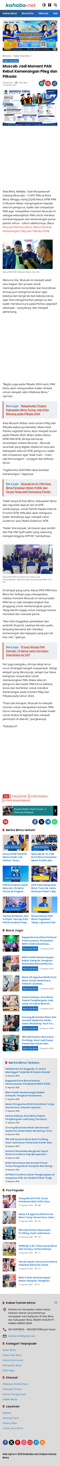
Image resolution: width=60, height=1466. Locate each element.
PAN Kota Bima (39, 796)
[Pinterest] (17, 1442)
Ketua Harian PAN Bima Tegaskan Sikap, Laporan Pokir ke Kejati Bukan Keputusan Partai (43, 919)
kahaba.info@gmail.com (21, 1335)
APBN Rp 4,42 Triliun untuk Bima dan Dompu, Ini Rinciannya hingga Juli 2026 (38, 1247)
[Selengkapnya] (55, 1302)
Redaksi (7, 1412)
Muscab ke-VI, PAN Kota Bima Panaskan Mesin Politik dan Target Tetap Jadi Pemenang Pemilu (44, 857)
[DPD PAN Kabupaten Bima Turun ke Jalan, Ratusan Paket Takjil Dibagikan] (44, 874)
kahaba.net (8, 82)
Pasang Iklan (10, 1423)
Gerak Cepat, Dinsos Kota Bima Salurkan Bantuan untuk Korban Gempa (38, 1263)
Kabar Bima (9, 1349)
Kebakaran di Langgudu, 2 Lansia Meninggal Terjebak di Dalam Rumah (27, 1070)
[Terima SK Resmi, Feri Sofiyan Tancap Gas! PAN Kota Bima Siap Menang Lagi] (16, 905)
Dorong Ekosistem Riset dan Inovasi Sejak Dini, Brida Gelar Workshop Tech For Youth (39, 1022)
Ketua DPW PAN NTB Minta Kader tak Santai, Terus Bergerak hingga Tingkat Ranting (15, 857)
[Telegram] (48, 822)
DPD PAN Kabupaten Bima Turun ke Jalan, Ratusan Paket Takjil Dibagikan (43, 888)
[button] (44, 5)
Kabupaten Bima (41, 878)
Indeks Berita (10, 1399)
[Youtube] (30, 1442)
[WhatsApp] (54, 822)
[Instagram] (23, 1442)
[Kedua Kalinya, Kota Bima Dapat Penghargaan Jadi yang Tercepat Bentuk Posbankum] (11, 1003)
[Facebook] (35, 822)
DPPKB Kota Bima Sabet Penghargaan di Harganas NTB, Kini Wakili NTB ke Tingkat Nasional (29, 1176)
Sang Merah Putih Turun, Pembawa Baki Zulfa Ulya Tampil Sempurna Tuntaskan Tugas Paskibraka (36, 1200)
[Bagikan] (54, 83)
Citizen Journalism (13, 1428)
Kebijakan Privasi (12, 1389)
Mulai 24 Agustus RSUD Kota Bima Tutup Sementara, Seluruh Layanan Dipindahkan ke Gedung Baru (39, 984)
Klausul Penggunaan (14, 1394)
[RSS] (42, 1442)
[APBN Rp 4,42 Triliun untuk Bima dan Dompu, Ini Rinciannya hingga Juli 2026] (9, 1249)
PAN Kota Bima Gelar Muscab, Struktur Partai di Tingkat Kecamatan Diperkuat (15, 888)
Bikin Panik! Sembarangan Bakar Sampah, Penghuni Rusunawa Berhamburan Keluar (38, 962)
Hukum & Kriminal (13, 1360)
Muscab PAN (20, 796)
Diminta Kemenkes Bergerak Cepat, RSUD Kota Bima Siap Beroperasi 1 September (27, 1153)
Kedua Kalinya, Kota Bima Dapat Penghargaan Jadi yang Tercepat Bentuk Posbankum (37, 1002)
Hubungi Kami (11, 1417)
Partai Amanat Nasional (18, 800)
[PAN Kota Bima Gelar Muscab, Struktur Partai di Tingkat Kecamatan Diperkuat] (16, 874)
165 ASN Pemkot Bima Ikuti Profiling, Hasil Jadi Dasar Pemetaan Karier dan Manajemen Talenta (38, 1041)
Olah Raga (8, 1370)
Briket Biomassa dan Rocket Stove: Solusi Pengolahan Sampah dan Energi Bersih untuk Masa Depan (28, 1164)
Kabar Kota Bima (11, 61)
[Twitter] (41, 822)
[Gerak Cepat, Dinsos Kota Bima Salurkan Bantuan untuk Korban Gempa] (9, 1264)
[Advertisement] (30, 155)
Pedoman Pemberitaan (15, 1383)
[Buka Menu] (50, 5)
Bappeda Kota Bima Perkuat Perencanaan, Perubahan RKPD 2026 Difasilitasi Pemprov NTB (39, 942)
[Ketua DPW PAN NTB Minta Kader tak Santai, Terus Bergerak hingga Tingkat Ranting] (16, 843)
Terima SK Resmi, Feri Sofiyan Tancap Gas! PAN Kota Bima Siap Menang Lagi (15, 919)
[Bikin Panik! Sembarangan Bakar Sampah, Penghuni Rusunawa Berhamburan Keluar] (11, 963)
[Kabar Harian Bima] (21, 4)
